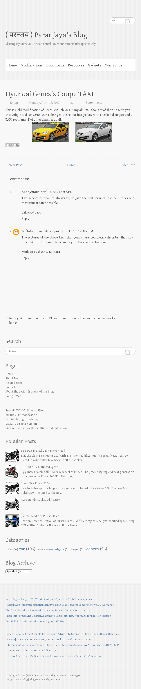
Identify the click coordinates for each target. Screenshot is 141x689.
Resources (76, 65)
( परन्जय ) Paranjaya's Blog (46, 34)
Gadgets (94, 65)
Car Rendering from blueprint (25, 419)
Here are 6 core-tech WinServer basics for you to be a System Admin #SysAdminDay (53, 656)
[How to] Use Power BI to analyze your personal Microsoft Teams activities (49, 639)
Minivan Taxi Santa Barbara (41, 252)
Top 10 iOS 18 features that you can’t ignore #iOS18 (35, 621)
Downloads (55, 65)
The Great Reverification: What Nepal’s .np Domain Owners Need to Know (48, 610)
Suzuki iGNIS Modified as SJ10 (24, 410)
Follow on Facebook (110, 11)
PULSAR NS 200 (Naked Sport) (40, 467)
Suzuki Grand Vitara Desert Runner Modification (36, 428)
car (72, 103)
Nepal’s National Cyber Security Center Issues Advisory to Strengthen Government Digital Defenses (62, 634)
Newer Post (14, 165)
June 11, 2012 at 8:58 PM (77, 231)
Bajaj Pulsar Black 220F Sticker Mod (43, 451)
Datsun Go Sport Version (21, 424)
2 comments (94, 103)
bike (9, 549)
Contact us (113, 65)
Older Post (127, 165)
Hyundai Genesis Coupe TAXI (50, 94)
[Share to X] (14, 145)
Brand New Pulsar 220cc (36, 483)
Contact (10, 387)
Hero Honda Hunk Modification (40, 500)
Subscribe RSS (132, 11)
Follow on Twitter (118, 11)
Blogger (75, 675)
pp (16, 103)
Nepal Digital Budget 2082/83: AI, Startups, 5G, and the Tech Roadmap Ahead (49, 599)
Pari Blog (22, 679)
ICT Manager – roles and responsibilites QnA (31, 650)
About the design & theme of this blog (30, 391)
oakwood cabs (31, 212)
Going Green (13, 396)
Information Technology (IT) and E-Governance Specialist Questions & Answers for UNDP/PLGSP (62, 645)
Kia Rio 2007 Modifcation (21, 415)
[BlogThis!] (10, 145)
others (92, 549)
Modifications (32, 65)
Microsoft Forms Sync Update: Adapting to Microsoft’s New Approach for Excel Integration (58, 615)
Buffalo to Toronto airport (41, 231)
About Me (12, 378)
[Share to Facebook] (17, 145)
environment (42, 549)
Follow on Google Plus (125, 11)
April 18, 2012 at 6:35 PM (56, 192)
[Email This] (7, 145)
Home (12, 65)
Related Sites (14, 383)
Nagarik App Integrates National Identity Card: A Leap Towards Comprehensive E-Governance (60, 604)
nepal (75, 549)
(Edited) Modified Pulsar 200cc (40, 516)
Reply (25, 219)
